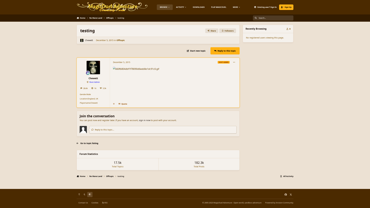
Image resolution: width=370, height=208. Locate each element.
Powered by (279, 202)
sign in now (144, 120)
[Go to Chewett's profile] (81, 40)
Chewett (89, 40)
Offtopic (120, 40)
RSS (106, 202)
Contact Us (83, 202)
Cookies (94, 202)
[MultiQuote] (114, 104)
